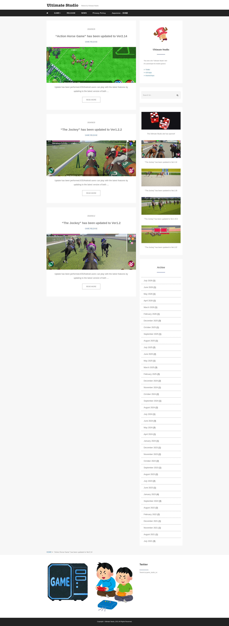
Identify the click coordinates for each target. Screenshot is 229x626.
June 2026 (148, 287)
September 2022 (151, 501)
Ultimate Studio (109, 621)
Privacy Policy (99, 13)
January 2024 (150, 441)
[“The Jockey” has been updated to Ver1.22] (161, 234)
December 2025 (151, 321)
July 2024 (148, 414)
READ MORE (91, 100)
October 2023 (150, 461)
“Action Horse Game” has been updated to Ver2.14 (91, 36)
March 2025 (149, 367)
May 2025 (148, 361)
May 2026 (148, 294)
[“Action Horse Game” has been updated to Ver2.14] (91, 65)
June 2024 (148, 421)
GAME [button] (57, 13)
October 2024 (150, 394)
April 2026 (148, 301)
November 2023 (151, 454)
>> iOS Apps (148, 72)
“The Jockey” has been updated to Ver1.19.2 (161, 219)
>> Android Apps (149, 75)
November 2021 (151, 528)
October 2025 (150, 327)
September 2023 (151, 468)
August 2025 (149, 341)
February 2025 (150, 374)
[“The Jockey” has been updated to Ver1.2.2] (91, 158)
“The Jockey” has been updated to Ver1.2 (91, 223)
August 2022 (149, 508)
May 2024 (148, 427)
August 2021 (149, 534)
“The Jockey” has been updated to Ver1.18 (161, 190)
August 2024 (149, 407)
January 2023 (150, 494)
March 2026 (149, 307)
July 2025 (148, 347)
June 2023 (148, 488)
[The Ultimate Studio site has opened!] (161, 121)
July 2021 (148, 541)
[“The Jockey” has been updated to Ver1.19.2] (161, 206)
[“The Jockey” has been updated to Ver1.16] (161, 149)
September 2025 (151, 334)
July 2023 (148, 481)
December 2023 (151, 447)
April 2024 (148, 434)
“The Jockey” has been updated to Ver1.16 (161, 162)
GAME (87, 42)
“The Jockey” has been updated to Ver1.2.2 (91, 129)
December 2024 (151, 381)
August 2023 (149, 474)
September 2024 (151, 401)
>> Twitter (147, 69)
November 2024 (151, 387)
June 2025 (148, 354)
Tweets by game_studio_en (148, 572)
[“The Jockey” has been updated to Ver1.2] (91, 252)
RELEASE (71, 13)
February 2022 (150, 514)
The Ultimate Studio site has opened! (161, 134)
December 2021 (151, 521)
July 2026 (148, 280)
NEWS (84, 13)
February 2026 (150, 314)
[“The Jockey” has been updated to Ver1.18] (161, 177)
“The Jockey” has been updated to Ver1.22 (161, 247)
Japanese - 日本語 (120, 13)
